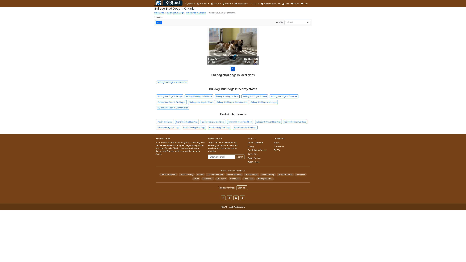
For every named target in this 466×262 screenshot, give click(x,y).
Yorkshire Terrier (285, 174)
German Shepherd (168, 174)
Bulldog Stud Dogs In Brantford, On (172, 82)
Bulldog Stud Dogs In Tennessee (284, 96)
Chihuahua (221, 179)
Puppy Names (254, 158)
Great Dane (235, 179)
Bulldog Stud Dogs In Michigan (264, 102)
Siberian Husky (268, 174)
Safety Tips (253, 154)
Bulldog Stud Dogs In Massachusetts (173, 108)
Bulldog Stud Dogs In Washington (172, 102)
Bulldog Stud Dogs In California (199, 96)
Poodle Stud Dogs (165, 122)
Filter (159, 22)
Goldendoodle (251, 174)
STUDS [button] (228, 3)
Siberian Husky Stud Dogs (168, 127)
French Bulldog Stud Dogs (187, 122)
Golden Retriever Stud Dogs (213, 122)
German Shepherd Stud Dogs (240, 122)
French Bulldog (186, 174)
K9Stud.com (239, 207)
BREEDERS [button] (242, 3)
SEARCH (191, 3)
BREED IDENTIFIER (271, 3)
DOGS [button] (216, 3)
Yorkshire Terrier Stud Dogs (245, 127)
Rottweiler (301, 174)
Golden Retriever (234, 174)
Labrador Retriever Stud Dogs (268, 122)
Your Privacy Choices (257, 150)
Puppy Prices (253, 161)
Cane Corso (248, 179)
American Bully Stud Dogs (219, 127)
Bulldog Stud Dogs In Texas (227, 96)
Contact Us (279, 146)
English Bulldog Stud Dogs (194, 127)
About (276, 142)
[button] (216, 59)
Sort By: (279, 22)
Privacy (251, 146)
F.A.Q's (277, 150)
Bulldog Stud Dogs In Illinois (201, 102)
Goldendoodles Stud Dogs (295, 122)
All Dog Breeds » (265, 179)
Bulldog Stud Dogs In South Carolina (232, 102)
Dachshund (207, 179)
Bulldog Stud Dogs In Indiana (255, 96)
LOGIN (296, 3)
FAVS (305, 3)
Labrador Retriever (215, 174)
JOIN (286, 3)
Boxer (196, 179)
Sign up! (241, 187)
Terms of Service (255, 142)
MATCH (255, 3)
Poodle (200, 174)
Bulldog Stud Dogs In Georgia (170, 96)
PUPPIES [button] (203, 3)
